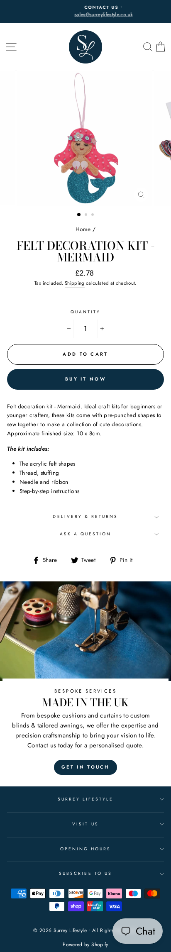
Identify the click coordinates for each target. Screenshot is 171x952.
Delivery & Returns (85, 516)
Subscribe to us (85, 873)
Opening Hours (85, 849)
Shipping (75, 283)
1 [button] (79, 215)
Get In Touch (85, 767)
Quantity (85, 312)
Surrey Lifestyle (86, 799)
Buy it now (85, 379)
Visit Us (85, 824)
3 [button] (93, 215)
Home (83, 229)
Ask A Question (86, 534)
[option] (85, 11)
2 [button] (87, 215)
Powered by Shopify (85, 944)
